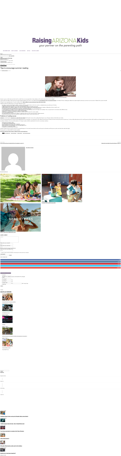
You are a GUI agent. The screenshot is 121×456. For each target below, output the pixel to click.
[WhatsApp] (12, 73)
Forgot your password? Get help (6, 58)
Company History (6, 384)
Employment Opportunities (7, 385)
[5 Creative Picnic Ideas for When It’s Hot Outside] (20, 188)
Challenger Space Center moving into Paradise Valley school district (14, 416)
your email (11, 60)
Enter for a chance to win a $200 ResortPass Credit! (8, 232)
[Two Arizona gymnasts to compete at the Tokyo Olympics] (2, 429)
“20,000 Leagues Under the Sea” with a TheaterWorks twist (12, 423)
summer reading (19, 133)
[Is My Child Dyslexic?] (2, 436)
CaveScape (3, 324)
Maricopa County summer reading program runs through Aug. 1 (16, 131)
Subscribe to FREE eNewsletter (8, 378)
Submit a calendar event (7, 386)
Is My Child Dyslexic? (4, 438)
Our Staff (4, 383)
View (3, 372)
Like (119, 259)
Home (1, 64)
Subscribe (118, 267)
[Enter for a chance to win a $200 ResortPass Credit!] (20, 217)
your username (11, 55)
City (12, 283)
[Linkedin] (5, 406)
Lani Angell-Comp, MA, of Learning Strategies (47, 100)
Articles (4, 64)
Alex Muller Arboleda (5, 70)
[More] (15, 73)
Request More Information (7, 392)
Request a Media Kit (6, 391)
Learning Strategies (13, 133)
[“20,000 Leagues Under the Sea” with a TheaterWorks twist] (2, 421)
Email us (3, 399)
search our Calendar (5, 291)
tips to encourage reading (26, 133)
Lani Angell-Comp (7, 133)
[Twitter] (5, 73)
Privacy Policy (5, 379)
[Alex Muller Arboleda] (1, 70)
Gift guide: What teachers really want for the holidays (11, 446)
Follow (119, 261)
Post (1, 372)
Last (12, 281)
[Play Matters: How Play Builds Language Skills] (62, 188)
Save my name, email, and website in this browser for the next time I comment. (15, 252)
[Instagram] (3, 406)
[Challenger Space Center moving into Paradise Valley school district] (2, 414)
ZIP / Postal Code (25, 283)
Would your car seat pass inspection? (8, 453)
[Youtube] (11, 406)
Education (4, 65)
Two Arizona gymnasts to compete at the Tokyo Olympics (12, 431)
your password (11, 56)
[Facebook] (1, 73)
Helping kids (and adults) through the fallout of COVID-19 (111, 143)
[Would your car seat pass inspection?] (2, 451)
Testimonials (5, 390)
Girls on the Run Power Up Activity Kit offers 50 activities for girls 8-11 (12, 143)
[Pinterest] (8, 73)
